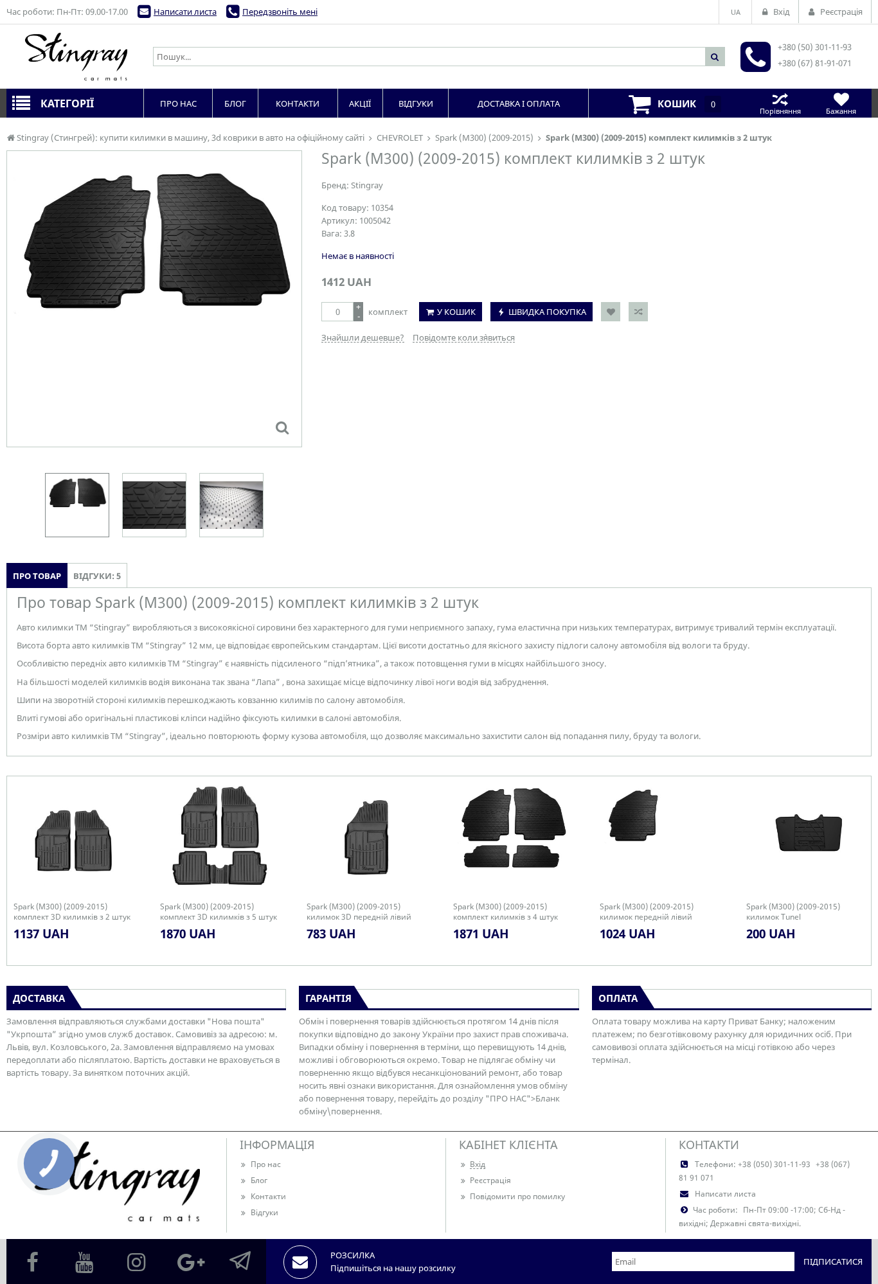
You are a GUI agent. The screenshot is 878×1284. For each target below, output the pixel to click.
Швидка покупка (547, 311)
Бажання (841, 111)
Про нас (266, 1164)
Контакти (268, 1196)
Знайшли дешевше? (362, 337)
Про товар (37, 576)
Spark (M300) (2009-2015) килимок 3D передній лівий (359, 912)
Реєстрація (490, 1180)
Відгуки (264, 1212)
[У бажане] (610, 311)
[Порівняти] (638, 311)
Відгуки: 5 (97, 576)
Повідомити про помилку (517, 1196)
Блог (259, 1180)
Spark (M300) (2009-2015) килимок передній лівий (647, 912)
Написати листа (185, 11)
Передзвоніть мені (280, 11)
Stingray (367, 185)
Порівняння (780, 111)
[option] (154, 299)
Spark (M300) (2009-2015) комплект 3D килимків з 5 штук (218, 912)
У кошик (456, 311)
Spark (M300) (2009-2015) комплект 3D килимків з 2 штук (71, 912)
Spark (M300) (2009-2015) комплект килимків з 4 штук (505, 912)
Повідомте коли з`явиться (464, 337)
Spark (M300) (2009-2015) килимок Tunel (793, 912)
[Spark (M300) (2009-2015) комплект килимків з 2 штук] (282, 427)
